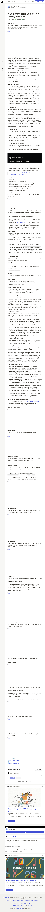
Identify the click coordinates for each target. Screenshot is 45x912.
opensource (18, 19)
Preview (18, 777)
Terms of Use (29, 905)
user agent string (21, 222)
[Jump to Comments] (2, 65)
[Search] (5, 2)
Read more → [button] (12, 821)
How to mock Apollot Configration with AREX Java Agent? (18, 850)
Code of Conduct (21, 781)
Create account (39, 1)
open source (15, 907)
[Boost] (2, 73)
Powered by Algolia (24, 1)
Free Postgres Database (18, 903)
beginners (24, 19)
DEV (27, 907)
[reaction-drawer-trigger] (2, 60)
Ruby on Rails (20, 908)
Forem (9, 907)
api (9, 19)
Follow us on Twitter (14, 760)
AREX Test (16, 6)
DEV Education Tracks (29, 900)
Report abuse (28, 781)
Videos (22, 900)
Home (8, 900)
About (32, 901)
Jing (11, 6)
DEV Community (6, 897)
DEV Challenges (13, 900)
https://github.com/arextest (33, 401)
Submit (12, 777)
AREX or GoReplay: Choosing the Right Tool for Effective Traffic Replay (21, 841)
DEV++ (18, 900)
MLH (30, 903)
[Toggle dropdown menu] (43, 786)
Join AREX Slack (13, 762)
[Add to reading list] (2, 69)
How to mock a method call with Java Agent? (15, 845)
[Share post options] (2, 78)
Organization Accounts (18, 901)
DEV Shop (26, 903)
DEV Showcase (27, 901)
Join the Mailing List (14, 763)
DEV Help (36, 900)
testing (12, 19)
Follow (24, 832)
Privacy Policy (23, 905)
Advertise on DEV (10, 901)
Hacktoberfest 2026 (30, 884)
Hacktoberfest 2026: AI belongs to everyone (21, 880)
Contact (36, 901)
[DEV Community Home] (1, 1)
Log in (32, 1)
